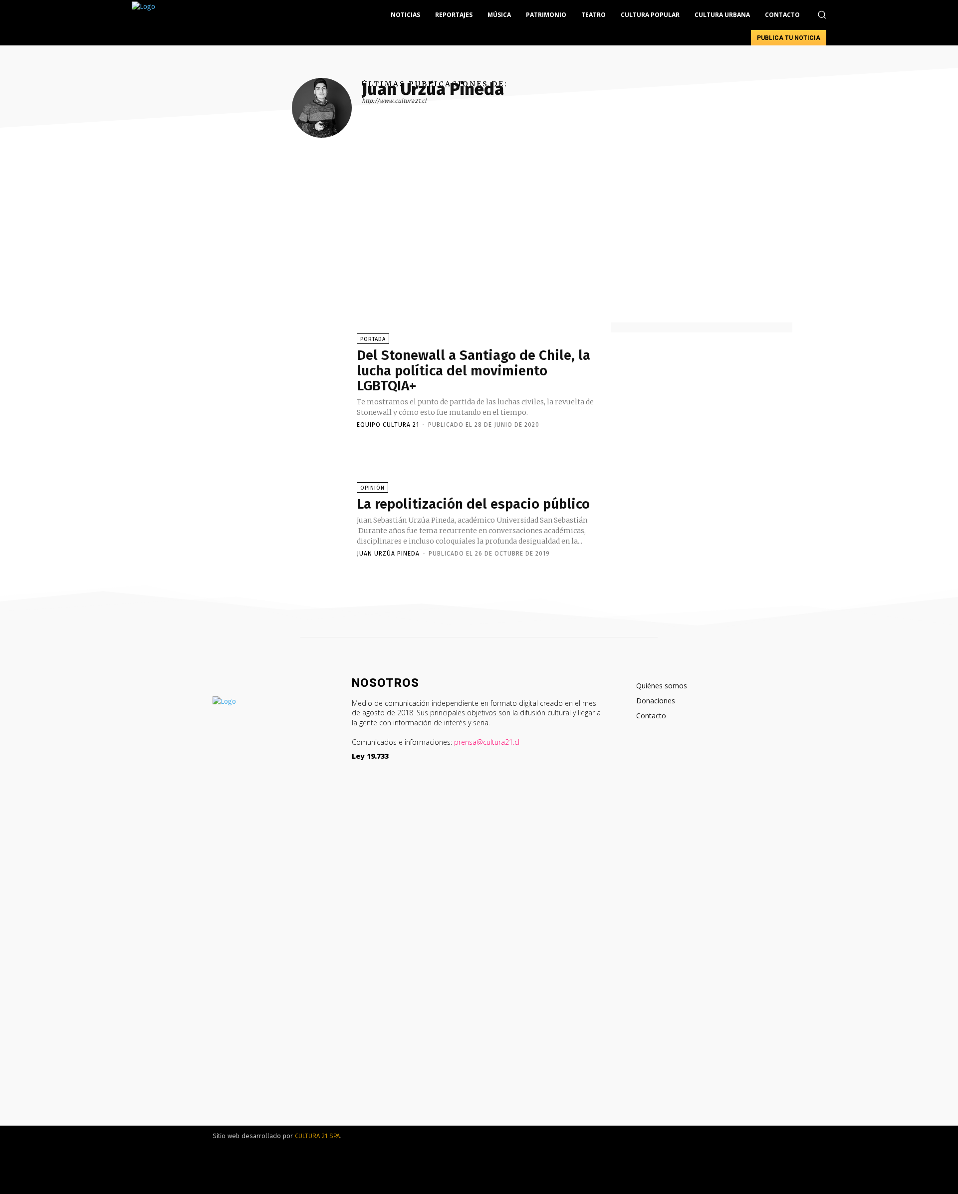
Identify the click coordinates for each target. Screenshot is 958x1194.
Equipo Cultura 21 (388, 424)
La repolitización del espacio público (473, 504)
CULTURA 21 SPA (317, 1136)
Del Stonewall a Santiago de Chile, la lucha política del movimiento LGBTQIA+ (473, 370)
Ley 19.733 (370, 756)
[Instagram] (649, 761)
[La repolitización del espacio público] (264, 519)
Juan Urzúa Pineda (388, 553)
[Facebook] (634, 761)
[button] (821, 14)
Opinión (372, 488)
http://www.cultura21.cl (394, 101)
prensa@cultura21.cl (486, 742)
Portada (373, 339)
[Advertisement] (479, 247)
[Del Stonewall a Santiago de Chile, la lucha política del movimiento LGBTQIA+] (264, 380)
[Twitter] (664, 761)
